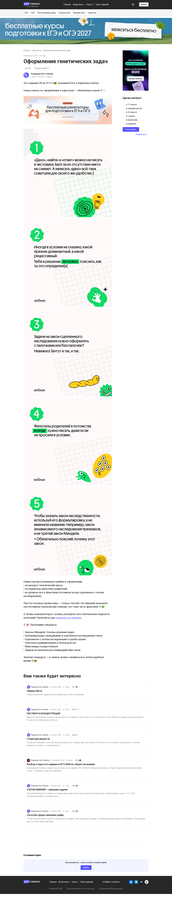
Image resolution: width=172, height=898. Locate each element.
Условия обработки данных (110, 888)
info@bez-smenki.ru (111, 882)
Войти (144, 4)
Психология (64, 13)
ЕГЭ (26, 13)
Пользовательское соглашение (80, 888)
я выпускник (132, 120)
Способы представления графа (45, 815)
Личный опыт (79, 13)
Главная (67, 4)
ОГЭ (33, 13)
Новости (92, 13)
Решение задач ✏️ (41, 68)
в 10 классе (131, 112)
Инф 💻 (75, 786)
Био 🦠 (27, 68)
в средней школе (134, 108)
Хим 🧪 (75, 735)
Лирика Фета (34, 690)
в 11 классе (131, 104)
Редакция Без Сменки (42, 74)
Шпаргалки (78, 4)
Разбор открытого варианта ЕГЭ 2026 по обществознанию (61, 764)
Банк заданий (102, 4)
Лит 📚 (75, 687)
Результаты (141, 134)
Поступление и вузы (47, 13)
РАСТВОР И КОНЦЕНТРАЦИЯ (43, 713)
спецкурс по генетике (68, 617)
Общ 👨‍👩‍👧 (78, 760)
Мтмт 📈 (75, 709)
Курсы (89, 4)
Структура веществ (38, 738)
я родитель (131, 124)
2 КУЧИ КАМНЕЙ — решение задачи (47, 789)
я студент (130, 116)
